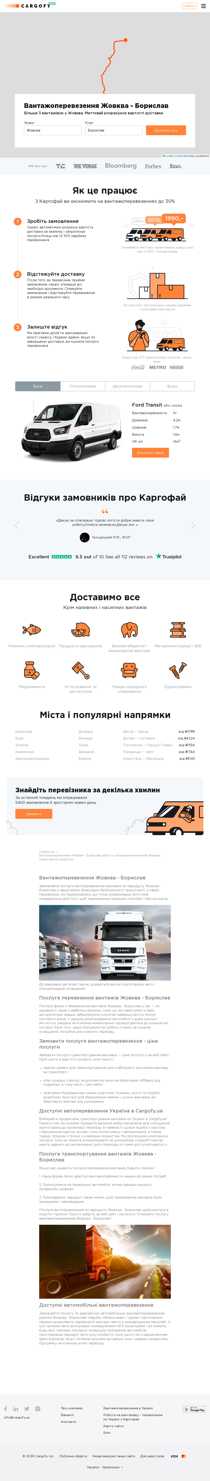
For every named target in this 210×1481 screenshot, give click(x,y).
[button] (125, 40)
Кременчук (24, 752)
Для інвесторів (152, 1456)
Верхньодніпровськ (32, 758)
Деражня (86, 752)
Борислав (23, 731)
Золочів (21, 745)
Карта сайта (113, 1426)
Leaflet (169, 156)
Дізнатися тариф (150, 452)
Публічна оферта (73, 1456)
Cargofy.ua (47, 851)
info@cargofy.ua (17, 1417)
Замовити (33, 813)
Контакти (68, 1421)
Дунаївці (86, 731)
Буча (19, 738)
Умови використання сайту (113, 1456)
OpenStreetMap (186, 156)
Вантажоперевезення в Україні (128, 1408)
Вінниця (85, 738)
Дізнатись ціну (166, 130)
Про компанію (72, 1408)
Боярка (85, 758)
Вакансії (67, 1414)
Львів (83, 745)
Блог (107, 1432)
